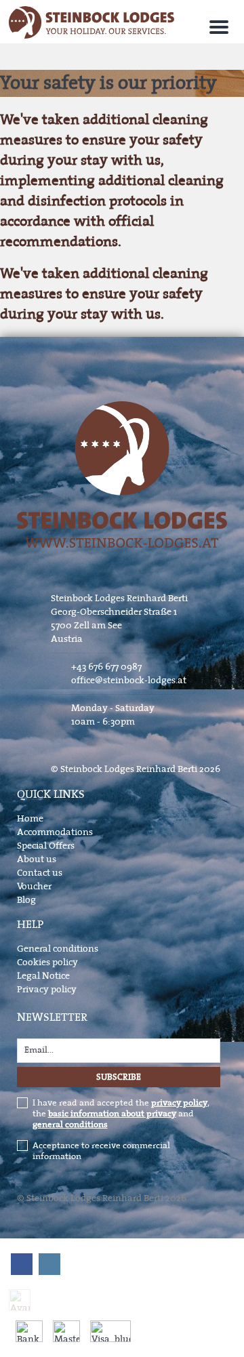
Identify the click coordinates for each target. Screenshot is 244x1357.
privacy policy (179, 1102)
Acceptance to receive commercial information (101, 1151)
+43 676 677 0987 (106, 666)
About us (36, 859)
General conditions (57, 948)
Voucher (34, 886)
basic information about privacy (112, 1113)
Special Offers (46, 845)
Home (30, 818)
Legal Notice (43, 975)
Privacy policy (47, 989)
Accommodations (55, 832)
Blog (26, 900)
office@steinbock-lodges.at (128, 680)
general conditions (70, 1124)
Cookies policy (47, 962)
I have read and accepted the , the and (121, 1113)
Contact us (39, 872)
